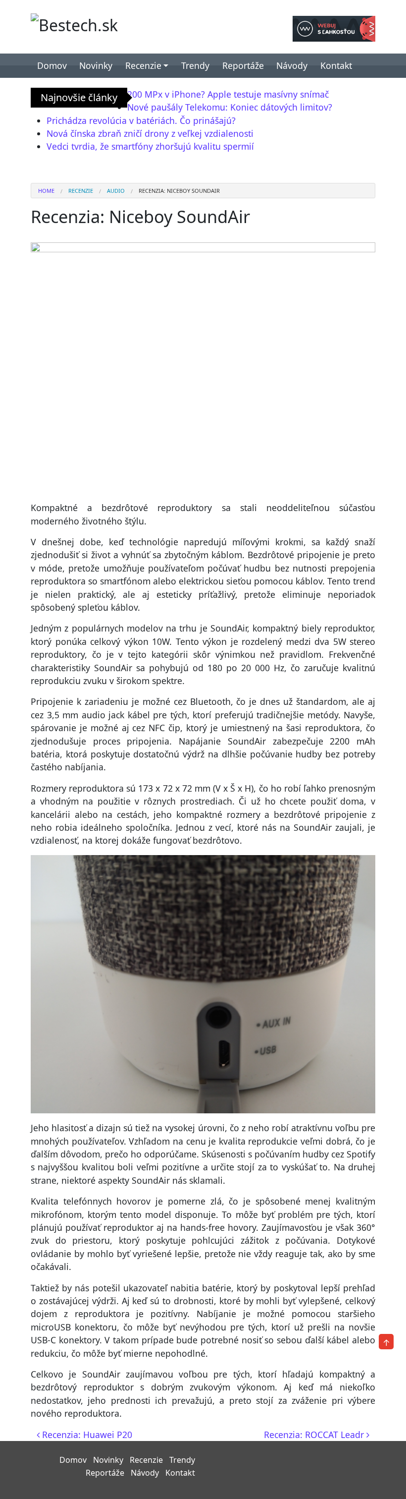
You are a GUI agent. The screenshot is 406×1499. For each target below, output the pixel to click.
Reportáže (243, 65)
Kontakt (336, 65)
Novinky (95, 65)
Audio (116, 190)
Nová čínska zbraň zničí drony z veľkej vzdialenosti (150, 133)
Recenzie (143, 65)
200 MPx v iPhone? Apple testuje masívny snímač (228, 94)
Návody (291, 65)
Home (46, 190)
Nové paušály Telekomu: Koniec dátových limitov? (229, 107)
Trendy (195, 65)
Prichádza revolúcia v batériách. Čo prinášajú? (141, 120)
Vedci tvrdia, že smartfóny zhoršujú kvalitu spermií (150, 146)
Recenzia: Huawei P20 (86, 1435)
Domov (52, 65)
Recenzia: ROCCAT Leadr (315, 1435)
